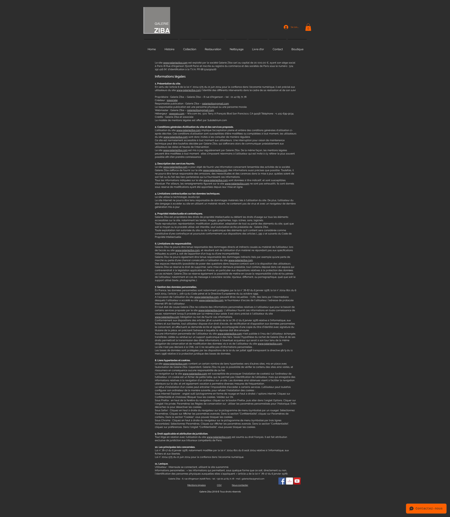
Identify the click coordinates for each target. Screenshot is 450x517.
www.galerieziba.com (175, 62)
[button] (308, 27)
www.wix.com (176, 113)
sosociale (172, 100)
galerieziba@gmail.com (215, 103)
